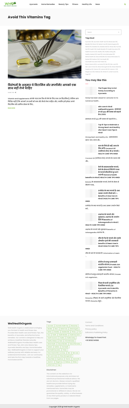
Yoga (87, 74)
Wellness (98, 72)
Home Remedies (109, 54)
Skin (107, 64)
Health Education (114, 49)
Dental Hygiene (113, 44)
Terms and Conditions (94, 325)
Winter (105, 72)
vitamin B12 (105, 69)
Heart (99, 54)
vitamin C (114, 69)
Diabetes (95, 47)
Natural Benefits (101, 56)
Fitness (113, 47)
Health (93, 49)
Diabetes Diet (104, 47)
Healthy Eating (110, 51)
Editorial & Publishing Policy (96, 332)
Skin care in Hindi (91, 67)
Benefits (89, 44)
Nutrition (96, 59)
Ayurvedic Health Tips (101, 42)
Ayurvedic (89, 42)
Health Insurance (91, 51)
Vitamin (97, 69)
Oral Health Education (92, 61)
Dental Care (103, 44)
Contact (88, 322)
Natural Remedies (113, 56)
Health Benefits (102, 49)
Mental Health (90, 56)
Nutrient (88, 59)
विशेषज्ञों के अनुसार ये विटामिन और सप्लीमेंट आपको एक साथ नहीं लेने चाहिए (42, 86)
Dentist (88, 47)
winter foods (113, 72)
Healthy (101, 51)
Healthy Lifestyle (91, 54)
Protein (103, 61)
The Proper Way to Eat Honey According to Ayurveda (107, 91)
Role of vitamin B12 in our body (95, 64)
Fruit (118, 47)
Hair (87, 49)
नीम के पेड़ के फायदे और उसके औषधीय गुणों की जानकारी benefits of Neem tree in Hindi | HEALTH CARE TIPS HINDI (103, 243)
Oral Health (104, 59)
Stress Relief (116, 67)
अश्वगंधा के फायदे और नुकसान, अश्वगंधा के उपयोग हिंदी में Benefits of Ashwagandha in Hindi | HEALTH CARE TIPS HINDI (102, 219)
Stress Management (104, 67)
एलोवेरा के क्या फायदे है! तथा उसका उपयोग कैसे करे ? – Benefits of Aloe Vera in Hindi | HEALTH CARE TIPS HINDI (102, 195)
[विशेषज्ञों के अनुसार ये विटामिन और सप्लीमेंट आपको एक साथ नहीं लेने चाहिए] (44, 54)
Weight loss (90, 72)
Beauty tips (113, 42)
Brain (95, 44)
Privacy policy (91, 329)
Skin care (114, 64)
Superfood (89, 69)
